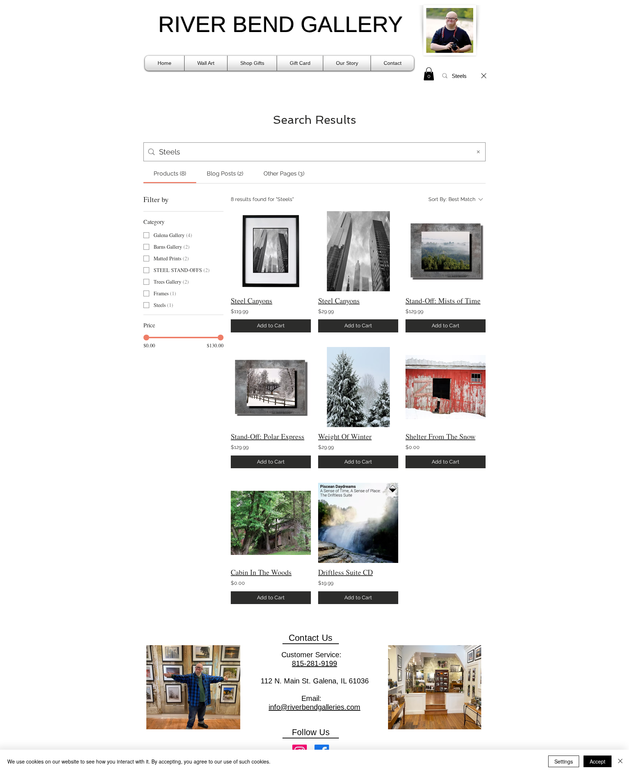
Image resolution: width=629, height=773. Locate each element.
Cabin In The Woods (261, 572)
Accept (597, 761)
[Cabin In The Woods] (271, 523)
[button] (205, 63)
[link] (428, 73)
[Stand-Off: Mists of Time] (446, 251)
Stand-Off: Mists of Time (443, 300)
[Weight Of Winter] (358, 387)
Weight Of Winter (345, 436)
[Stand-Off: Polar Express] (271, 387)
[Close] (620, 761)
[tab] (169, 173)
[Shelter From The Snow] (446, 387)
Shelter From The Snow (440, 436)
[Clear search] (484, 75)
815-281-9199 (314, 663)
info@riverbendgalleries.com (314, 707)
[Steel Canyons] (271, 251)
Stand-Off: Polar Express (267, 436)
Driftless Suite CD (345, 572)
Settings (563, 761)
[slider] (146, 337)
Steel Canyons (251, 300)
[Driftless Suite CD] (358, 523)
